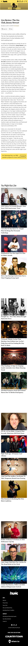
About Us (4, 600)
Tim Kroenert (16, 25)
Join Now (23, 156)
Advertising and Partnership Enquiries (9, 616)
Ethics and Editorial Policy (7, 607)
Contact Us (5, 621)
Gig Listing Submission (7, 618)
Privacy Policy (5, 602)
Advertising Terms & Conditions (8, 610)
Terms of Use (5, 605)
